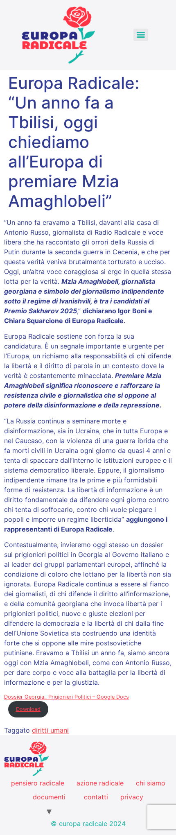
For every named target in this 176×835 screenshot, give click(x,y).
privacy (131, 797)
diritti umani (50, 730)
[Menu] (140, 35)
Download (28, 709)
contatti (96, 797)
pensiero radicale (37, 783)
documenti (49, 797)
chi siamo (150, 783)
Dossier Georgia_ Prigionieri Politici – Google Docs (66, 697)
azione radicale (100, 783)
